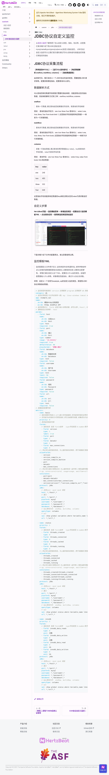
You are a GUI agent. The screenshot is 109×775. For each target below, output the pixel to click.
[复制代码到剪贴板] (85, 290)
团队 (4, 7)
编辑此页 (40, 699)
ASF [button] (9, 7)
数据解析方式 (99, 15)
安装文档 (23, 728)
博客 (30, 3)
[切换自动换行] (81, 290)
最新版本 (53, 21)
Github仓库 (88, 728)
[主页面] (36, 27)
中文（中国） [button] (61, 5)
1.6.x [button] (49, 5)
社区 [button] (40, 3)
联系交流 (56, 732)
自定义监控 (42, 43)
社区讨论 (55, 728)
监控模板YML (99, 22)
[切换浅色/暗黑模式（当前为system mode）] (88, 5)
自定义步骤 (98, 19)
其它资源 (88, 732)
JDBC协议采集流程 (99, 12)
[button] (16, 14)
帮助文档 (23, 732)
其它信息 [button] (16, 7)
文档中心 (23, 3)
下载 (35, 3)
